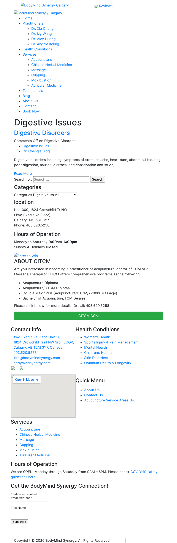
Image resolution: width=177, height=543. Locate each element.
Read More (23, 173)
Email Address (21, 497)
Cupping (38, 75)
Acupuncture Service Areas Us (109, 400)
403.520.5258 (29, 535)
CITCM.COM (88, 316)
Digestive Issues (36, 146)
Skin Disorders (96, 358)
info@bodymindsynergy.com (36, 358)
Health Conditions (37, 49)
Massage (38, 70)
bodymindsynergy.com (32, 363)
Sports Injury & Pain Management (111, 342)
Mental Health (95, 347)
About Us (30, 101)
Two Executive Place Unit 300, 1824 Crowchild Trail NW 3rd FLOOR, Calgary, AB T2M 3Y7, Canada (43, 342)
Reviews (105, 6)
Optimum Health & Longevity (107, 363)
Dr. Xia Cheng (42, 28)
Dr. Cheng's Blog (36, 151)
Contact (29, 106)
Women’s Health (97, 337)
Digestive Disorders (42, 132)
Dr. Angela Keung (45, 44)
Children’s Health (98, 352)
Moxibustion (41, 80)
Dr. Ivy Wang (41, 33)
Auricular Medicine (46, 85)
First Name (18, 507)
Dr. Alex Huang (43, 39)
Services (29, 54)
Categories (23, 195)
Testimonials (33, 90)
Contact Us (93, 395)
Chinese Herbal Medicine (51, 64)
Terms (132, 540)
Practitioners (33, 23)
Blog (26, 96)
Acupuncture (41, 59)
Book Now (31, 111)
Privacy (118, 540)
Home (27, 18)
